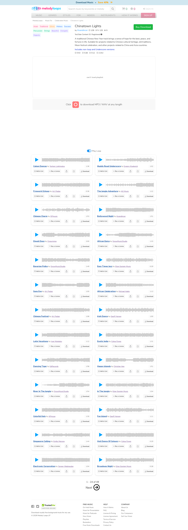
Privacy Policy (108, 522)
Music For (48, 20)
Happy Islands (104, 366)
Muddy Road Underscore (109, 166)
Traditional (44, 26)
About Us (124, 507)
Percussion (38, 30)
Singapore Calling (41, 441)
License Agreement (110, 516)
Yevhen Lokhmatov (57, 166)
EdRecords (54, 366)
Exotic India (102, 341)
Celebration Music (61, 20)
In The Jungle (103, 391)
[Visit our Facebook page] (32, 506)
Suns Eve (37, 291)
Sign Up (148, 15)
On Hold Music (88, 507)
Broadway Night (105, 466)
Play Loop (96, 151)
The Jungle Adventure (107, 191)
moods (91, 15)
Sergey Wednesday (66, 466)
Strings (47, 30)
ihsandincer (82, 30)
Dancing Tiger (40, 366)
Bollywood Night (105, 216)
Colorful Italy (39, 416)
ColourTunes (116, 341)
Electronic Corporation (44, 466)
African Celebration (106, 291)
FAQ (105, 510)
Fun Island (102, 416)
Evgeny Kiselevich (131, 166)
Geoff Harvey (116, 316)
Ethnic (52, 26)
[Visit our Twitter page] (37, 506)
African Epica (103, 241)
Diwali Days (39, 241)
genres (52, 15)
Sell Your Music (126, 516)
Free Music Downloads (91, 525)
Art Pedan (56, 191)
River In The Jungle (42, 391)
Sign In (149, 9)
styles (66, 15)
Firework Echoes (41, 191)
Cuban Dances (40, 166)
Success (67, 26)
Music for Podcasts (90, 513)
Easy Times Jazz (104, 266)
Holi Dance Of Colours (107, 441)
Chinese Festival (41, 316)
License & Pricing (109, 513)
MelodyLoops (38, 20)
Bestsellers (87, 522)
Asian (36, 26)
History (59, 26)
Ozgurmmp (52, 241)
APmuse (52, 416)
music (39, 15)
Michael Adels (124, 291)
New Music (87, 516)
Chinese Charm (40, 216)
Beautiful (55, 30)
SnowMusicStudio (120, 241)
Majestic (37, 35)
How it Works (130, 15)
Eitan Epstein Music (123, 266)
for (79, 15)
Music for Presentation (91, 510)
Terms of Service (109, 519)
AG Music (125, 191)
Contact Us (107, 525)
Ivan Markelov (56, 341)
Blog (123, 510)
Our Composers (127, 513)
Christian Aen (119, 366)
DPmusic (54, 216)
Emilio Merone (59, 441)
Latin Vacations (40, 341)
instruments (108, 15)
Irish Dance (102, 316)
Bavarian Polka (40, 266)
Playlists (86, 519)
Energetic (64, 30)
